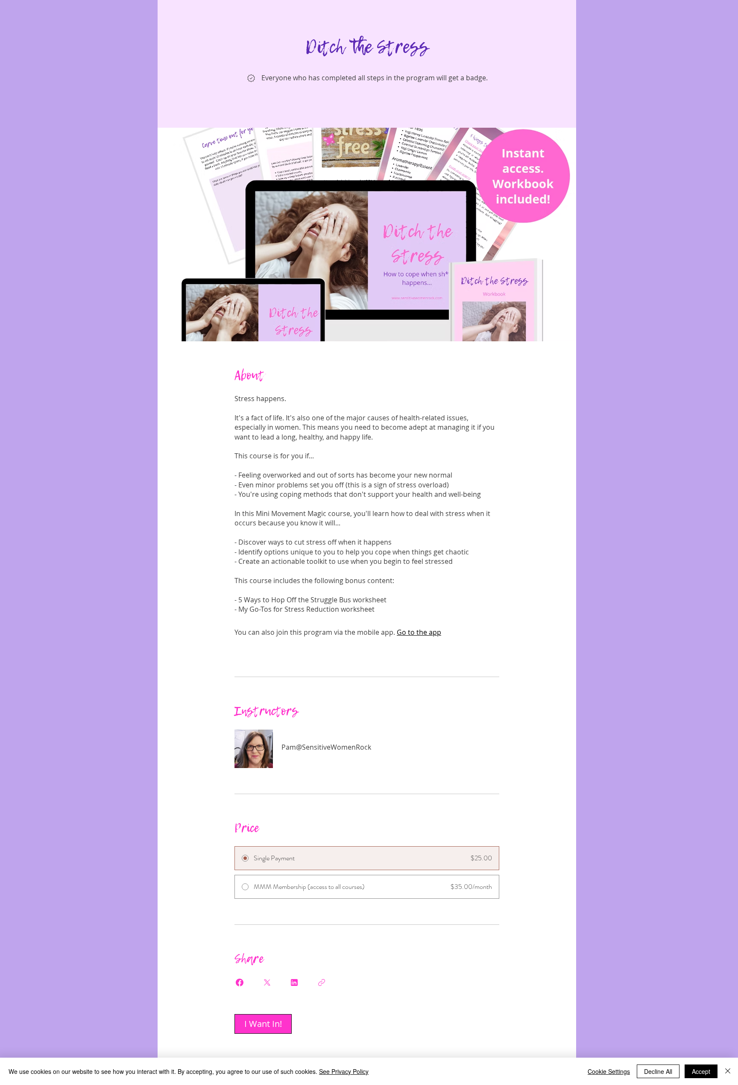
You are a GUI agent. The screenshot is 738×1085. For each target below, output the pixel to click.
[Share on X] (267, 982)
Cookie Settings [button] (609, 1071)
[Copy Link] (321, 982)
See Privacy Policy (344, 1071)
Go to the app (419, 632)
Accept (701, 1071)
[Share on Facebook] (239, 982)
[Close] (728, 1071)
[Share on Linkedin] (294, 982)
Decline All (658, 1071)
